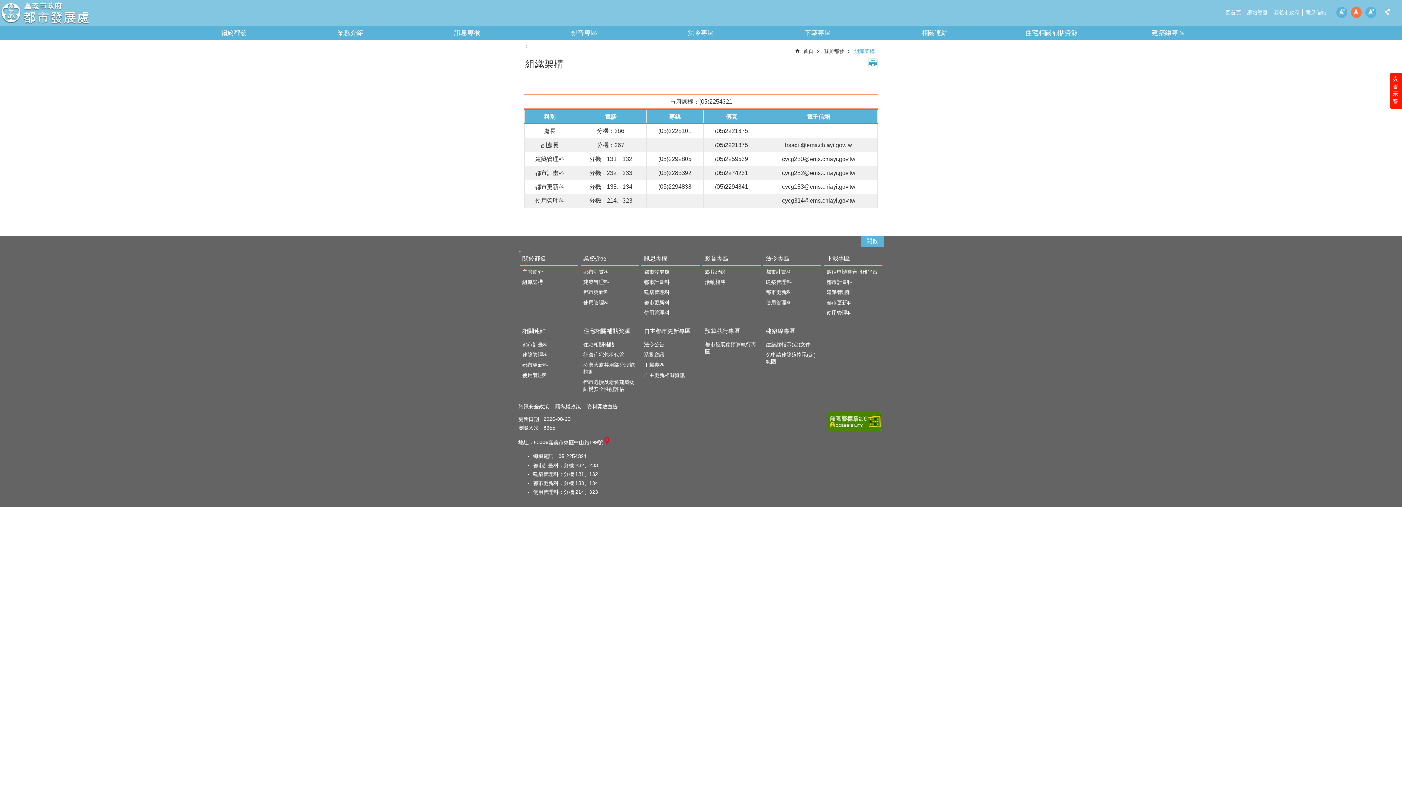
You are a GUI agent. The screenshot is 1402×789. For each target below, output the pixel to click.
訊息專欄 (467, 33)
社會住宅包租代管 (603, 355)
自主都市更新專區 (667, 331)
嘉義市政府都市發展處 (64, 14)
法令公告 (654, 344)
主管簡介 (532, 272)
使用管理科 (596, 302)
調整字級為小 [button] (1341, 12)
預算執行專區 (722, 331)
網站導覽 (1257, 12)
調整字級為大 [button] (1370, 12)
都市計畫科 (596, 272)
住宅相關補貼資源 (1051, 33)
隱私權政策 (568, 406)
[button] (855, 421)
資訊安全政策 (533, 406)
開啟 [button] (872, 241)
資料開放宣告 (602, 406)
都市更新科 (596, 292)
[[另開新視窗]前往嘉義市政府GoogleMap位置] (606, 442)
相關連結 (935, 33)
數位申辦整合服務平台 (852, 272)
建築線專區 (1168, 33)
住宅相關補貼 (598, 344)
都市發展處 (657, 272)
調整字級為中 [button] (1356, 12)
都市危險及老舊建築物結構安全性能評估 (609, 385)
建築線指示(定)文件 (788, 344)
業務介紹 (350, 33)
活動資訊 (654, 355)
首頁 (808, 51)
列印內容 (873, 63)
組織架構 (864, 51)
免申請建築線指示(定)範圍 (791, 358)
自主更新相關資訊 (664, 375)
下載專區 (818, 33)
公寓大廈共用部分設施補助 (609, 368)
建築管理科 (596, 282)
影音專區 (584, 33)
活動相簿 (715, 282)
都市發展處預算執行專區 (730, 348)
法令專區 (701, 33)
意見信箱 (1316, 12)
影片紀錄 (715, 272)
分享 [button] (1387, 12)
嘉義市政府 (1286, 12)
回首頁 (1233, 12)
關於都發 (234, 33)
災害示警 (1395, 90)
